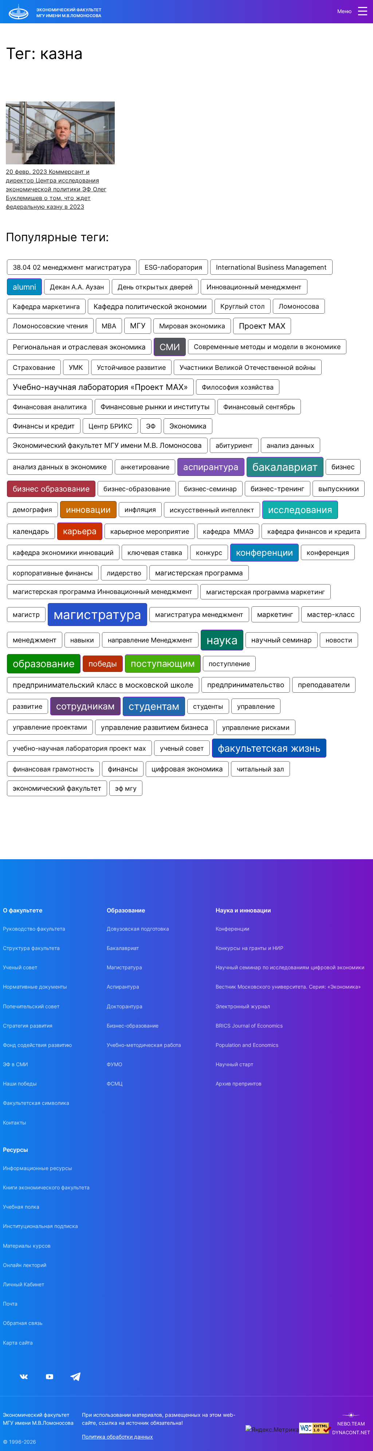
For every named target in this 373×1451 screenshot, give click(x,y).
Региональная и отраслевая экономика (79, 347)
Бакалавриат (123, 948)
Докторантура (124, 1006)
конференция (328, 552)
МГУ (137, 325)
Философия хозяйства (238, 387)
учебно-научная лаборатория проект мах (79, 748)
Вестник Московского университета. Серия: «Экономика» (288, 986)
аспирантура (211, 467)
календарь (31, 531)
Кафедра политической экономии (150, 306)
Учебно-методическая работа (144, 1045)
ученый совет (182, 748)
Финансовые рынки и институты (155, 407)
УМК (76, 367)
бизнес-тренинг (278, 489)
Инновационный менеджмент (254, 287)
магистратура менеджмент (199, 614)
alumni (24, 287)
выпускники (338, 488)
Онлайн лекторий (24, 1265)
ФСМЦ (115, 1083)
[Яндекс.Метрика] (272, 1429)
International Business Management (271, 267)
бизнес (343, 467)
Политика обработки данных (117, 1437)
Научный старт (234, 1064)
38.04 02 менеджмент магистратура (72, 267)
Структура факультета (31, 948)
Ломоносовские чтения (50, 326)
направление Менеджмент (150, 640)
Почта (10, 1304)
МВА (109, 326)
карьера (80, 531)
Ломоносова (299, 306)
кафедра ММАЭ (228, 531)
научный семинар (281, 640)
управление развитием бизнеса (154, 727)
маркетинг (275, 614)
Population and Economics (247, 1045)
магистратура (97, 614)
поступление (229, 664)
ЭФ (151, 426)
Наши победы (20, 1083)
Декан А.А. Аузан (77, 287)
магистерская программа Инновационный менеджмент (102, 591)
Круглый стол (242, 306)
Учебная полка (21, 1207)
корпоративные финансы (53, 573)
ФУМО (114, 1064)
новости (339, 640)
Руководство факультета (34, 929)
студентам (154, 706)
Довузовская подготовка (138, 929)
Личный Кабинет (23, 1284)
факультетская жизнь (269, 748)
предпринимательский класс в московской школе (103, 685)
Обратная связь (23, 1323)
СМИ (170, 346)
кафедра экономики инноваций (63, 552)
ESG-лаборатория (173, 267)
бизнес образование (51, 488)
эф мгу (126, 788)
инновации (88, 510)
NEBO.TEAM (351, 1424)
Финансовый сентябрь (259, 407)
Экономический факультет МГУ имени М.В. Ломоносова (107, 445)
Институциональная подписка (40, 1226)
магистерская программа (199, 573)
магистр (26, 614)
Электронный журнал (243, 1006)
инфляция (140, 509)
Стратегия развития (27, 1025)
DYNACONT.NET (351, 1432)
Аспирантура (123, 986)
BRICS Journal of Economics (249, 1025)
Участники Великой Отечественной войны (248, 367)
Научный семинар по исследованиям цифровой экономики (290, 967)
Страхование (34, 367)
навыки (82, 640)
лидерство (124, 573)
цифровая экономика (187, 769)
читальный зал (260, 769)
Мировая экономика (192, 326)
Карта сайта (18, 1342)
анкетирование (145, 467)
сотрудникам (85, 706)
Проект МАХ (262, 326)
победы (103, 663)
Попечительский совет (31, 1006)
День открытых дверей (155, 287)
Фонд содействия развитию (37, 1045)
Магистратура (124, 967)
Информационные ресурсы (37, 1168)
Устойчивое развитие (131, 367)
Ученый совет (20, 967)
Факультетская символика (36, 1103)
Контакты (14, 1122)
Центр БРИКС (110, 426)
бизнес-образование (136, 489)
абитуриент (234, 445)
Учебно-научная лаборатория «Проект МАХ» (100, 387)
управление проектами (50, 727)
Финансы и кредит (44, 426)
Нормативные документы (35, 986)
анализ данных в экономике (60, 467)
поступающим (163, 663)
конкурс (209, 552)
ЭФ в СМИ (15, 1064)
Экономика (188, 426)
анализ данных (290, 445)
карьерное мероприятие (149, 531)
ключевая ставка (154, 552)
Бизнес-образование (132, 1025)
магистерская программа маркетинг (265, 592)
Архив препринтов (239, 1083)
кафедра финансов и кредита (313, 531)
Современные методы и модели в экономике (267, 347)
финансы (123, 769)
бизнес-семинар (210, 489)
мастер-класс (331, 614)
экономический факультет (57, 788)
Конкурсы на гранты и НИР (249, 948)
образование (44, 664)
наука (222, 640)
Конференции (232, 929)
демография (32, 509)
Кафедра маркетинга (46, 306)
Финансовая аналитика (50, 407)
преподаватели (324, 685)
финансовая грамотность (53, 769)
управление (256, 706)
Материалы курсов (27, 1246)
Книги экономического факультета (46, 1187)
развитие (27, 706)
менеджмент (34, 639)
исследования (300, 509)
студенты (208, 706)
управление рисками (256, 727)
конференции (264, 552)
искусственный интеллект (212, 510)
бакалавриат (285, 467)
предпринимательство (245, 685)
